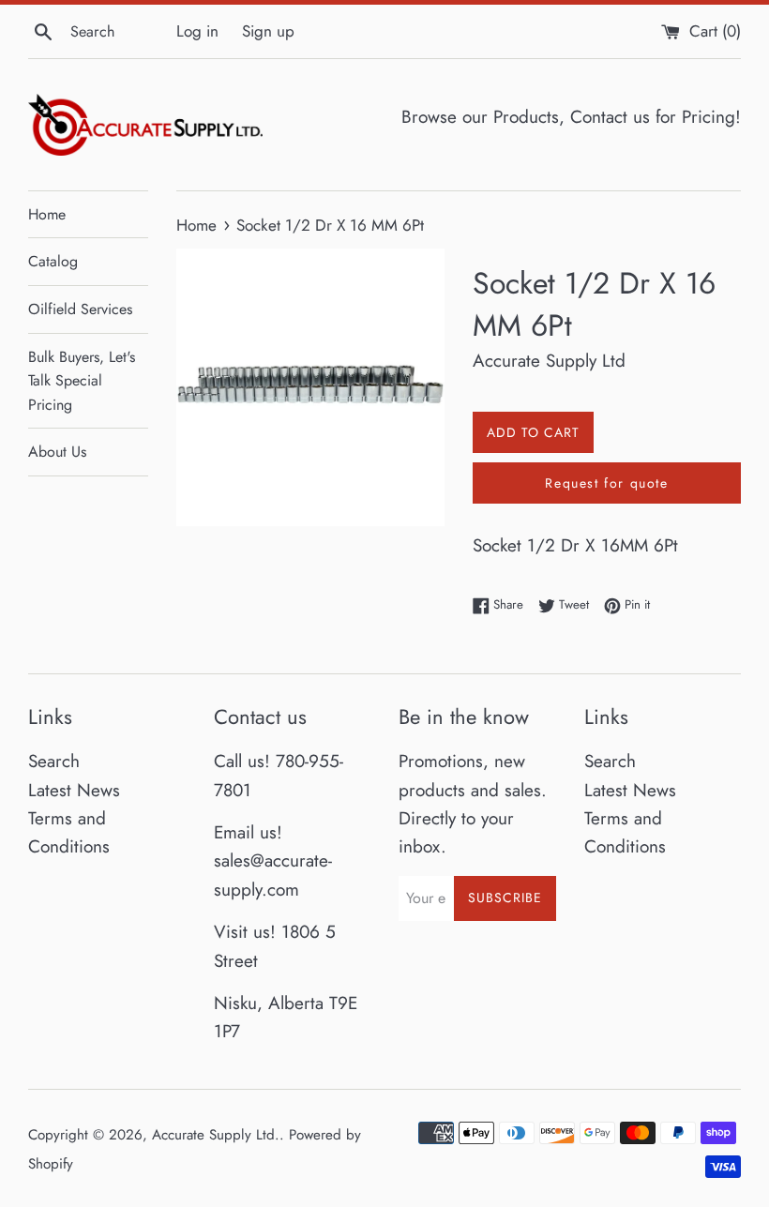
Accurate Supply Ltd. (215, 1134)
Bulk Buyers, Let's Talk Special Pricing (81, 380)
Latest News (74, 790)
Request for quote (606, 483)
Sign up (268, 31)
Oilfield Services (80, 309)
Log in (197, 31)
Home (47, 214)
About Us (57, 451)
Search (54, 761)
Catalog (53, 261)
